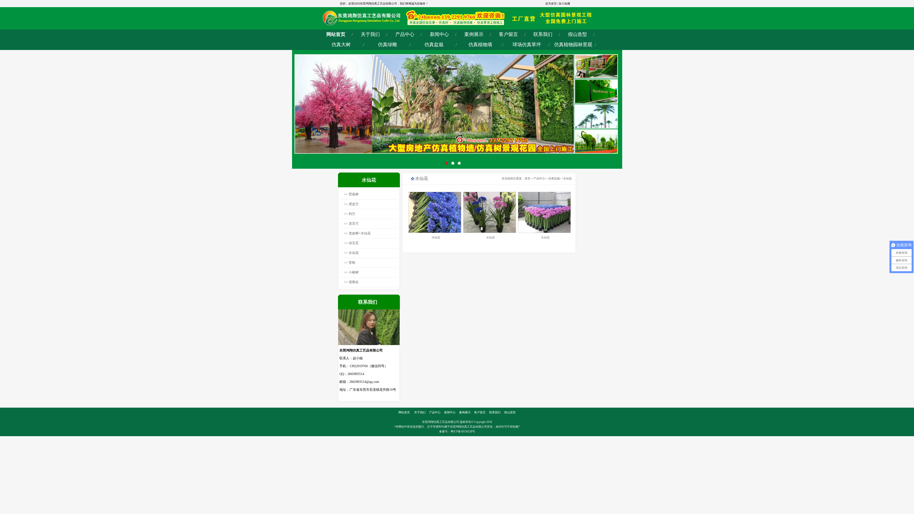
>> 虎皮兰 (351, 204)
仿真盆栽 (433, 44)
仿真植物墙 (480, 44)
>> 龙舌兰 (351, 223)
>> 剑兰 (349, 214)
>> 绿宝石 (351, 243)
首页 (527, 178)
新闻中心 (439, 34)
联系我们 (542, 34)
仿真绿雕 (387, 44)
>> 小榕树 (351, 272)
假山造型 (577, 34)
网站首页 (335, 34)
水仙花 (567, 178)
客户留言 (508, 34)
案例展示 (473, 34)
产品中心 (404, 34)
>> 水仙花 (351, 253)
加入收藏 (564, 3)
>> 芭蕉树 (351, 194)
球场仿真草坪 (526, 44)
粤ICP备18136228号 (463, 431)
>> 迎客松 (351, 282)
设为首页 (551, 3)
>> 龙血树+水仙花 (357, 233)
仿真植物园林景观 (573, 44)
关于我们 (370, 34)
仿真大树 (341, 44)
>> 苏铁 (349, 262)
